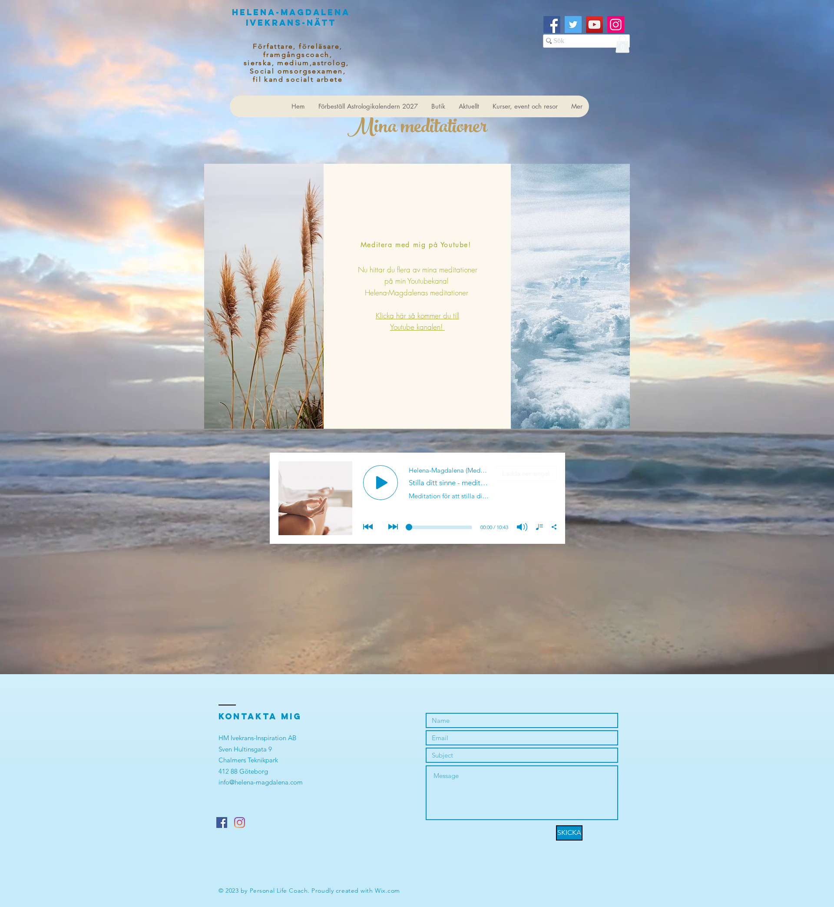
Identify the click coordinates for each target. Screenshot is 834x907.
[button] (622, 44)
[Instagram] (615, 24)
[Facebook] (551, 24)
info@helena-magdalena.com (260, 782)
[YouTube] (594, 24)
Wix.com (387, 890)
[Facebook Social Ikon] (221, 822)
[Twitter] (573, 24)
